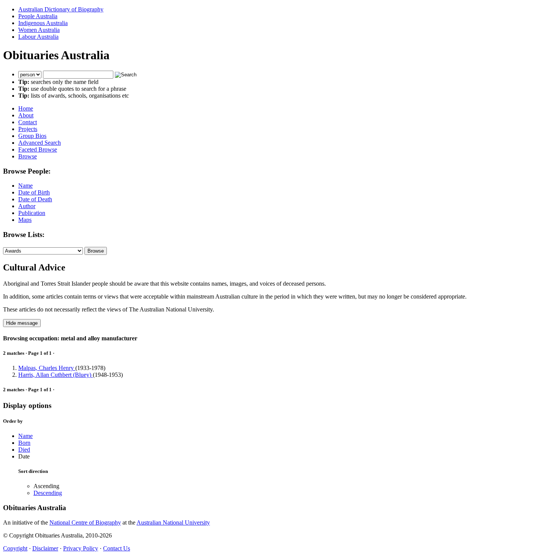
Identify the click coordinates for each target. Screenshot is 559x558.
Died (24, 449)
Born (24, 442)
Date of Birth (34, 192)
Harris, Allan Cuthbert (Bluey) (55, 374)
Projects (27, 129)
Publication (31, 213)
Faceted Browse (37, 149)
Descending (47, 493)
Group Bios (32, 136)
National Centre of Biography (85, 522)
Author (26, 206)
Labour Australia (38, 36)
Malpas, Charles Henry (46, 368)
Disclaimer (45, 548)
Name (25, 185)
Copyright (15, 548)
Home (25, 108)
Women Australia (39, 30)
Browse (27, 156)
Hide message (22, 323)
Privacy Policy (80, 548)
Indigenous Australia (43, 23)
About (25, 115)
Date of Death (35, 199)
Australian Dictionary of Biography (60, 9)
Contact (27, 122)
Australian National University (173, 522)
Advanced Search (39, 142)
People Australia (37, 16)
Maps (25, 220)
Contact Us (116, 548)
